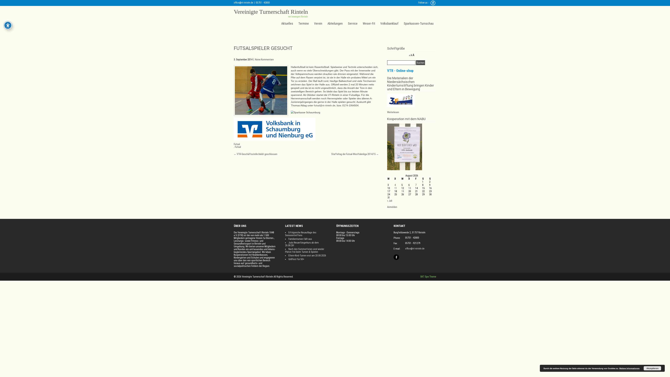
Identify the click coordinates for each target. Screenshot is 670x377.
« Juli (389, 200)
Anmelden (392, 207)
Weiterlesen (393, 112)
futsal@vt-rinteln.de (324, 105)
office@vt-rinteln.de (243, 2)
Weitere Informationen (629, 368)
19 (402, 191)
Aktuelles (287, 23)
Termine (303, 23)
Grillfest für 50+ (296, 259)
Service (353, 23)
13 (409, 188)
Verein (318, 23)
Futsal (237, 144)
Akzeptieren (652, 368)
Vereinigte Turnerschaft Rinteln (271, 12)
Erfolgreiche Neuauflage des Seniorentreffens (300, 234)
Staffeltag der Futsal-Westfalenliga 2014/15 (355, 154)
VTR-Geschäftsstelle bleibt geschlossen (255, 154)
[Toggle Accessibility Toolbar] (8, 25)
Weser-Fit (369, 23)
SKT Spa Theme (428, 276)
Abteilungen (335, 23)
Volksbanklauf (389, 23)
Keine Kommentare (264, 59)
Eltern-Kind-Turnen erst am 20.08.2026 (307, 255)
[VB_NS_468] (274, 139)
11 (395, 188)
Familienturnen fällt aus (300, 239)
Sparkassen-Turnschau (419, 23)
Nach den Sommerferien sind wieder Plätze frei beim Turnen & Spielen (304, 250)
